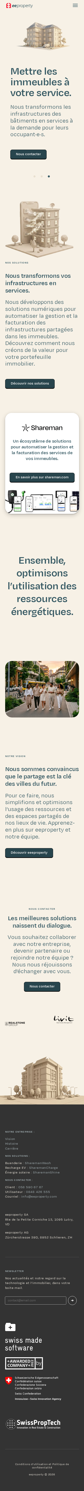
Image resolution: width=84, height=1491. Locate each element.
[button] (75, 5)
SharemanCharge (43, 1167)
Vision (10, 1139)
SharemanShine (46, 1172)
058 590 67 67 (30, 1187)
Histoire (11, 1143)
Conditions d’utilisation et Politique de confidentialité (42, 1465)
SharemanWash (38, 1163)
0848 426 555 (38, 1192)
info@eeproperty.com (39, 1196)
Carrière (11, 1148)
